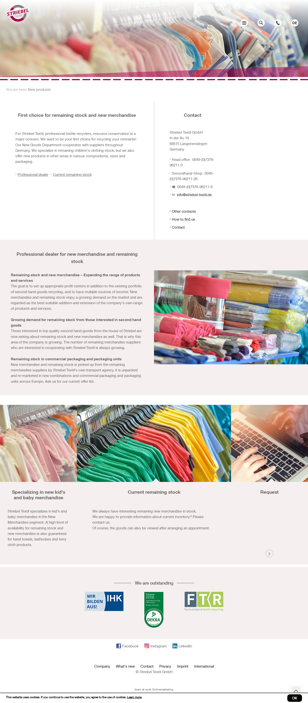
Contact (147, 666)
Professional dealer (33, 174)
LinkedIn (185, 646)
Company (102, 666)
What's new (125, 666)
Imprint (182, 666)
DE (294, 23)
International (204, 666)
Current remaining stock (72, 174)
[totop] (296, 691)
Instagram (158, 646)
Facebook (130, 646)
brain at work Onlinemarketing (154, 689)
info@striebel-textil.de (194, 194)
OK (294, 698)
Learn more (134, 697)
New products (39, 89)
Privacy (165, 666)
